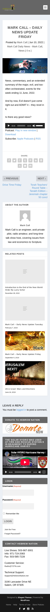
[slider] (39, 125)
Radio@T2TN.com (13, 566)
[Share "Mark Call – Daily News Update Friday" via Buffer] (41, 160)
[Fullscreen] (44, 472)
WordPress (25, 600)
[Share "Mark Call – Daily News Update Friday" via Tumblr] (25, 160)
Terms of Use (24, 605)
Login (8, 521)
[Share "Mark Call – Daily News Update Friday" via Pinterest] (30, 160)
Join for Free (10, 529)
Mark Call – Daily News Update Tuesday (24, 324)
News (22, 50)
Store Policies (38, 605)
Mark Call (22, 42)
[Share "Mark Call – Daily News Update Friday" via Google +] (19, 160)
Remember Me (12, 513)
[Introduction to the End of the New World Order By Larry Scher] (25, 271)
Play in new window (25, 130)
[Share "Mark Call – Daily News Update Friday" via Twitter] (14, 160)
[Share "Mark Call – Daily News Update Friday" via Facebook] (9, 160)
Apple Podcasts (25, 138)
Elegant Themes (24, 597)
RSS (38, 138)
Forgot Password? (12, 534)
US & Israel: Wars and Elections (20, 389)
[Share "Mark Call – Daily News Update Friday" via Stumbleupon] (19, 165)
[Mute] (34, 125)
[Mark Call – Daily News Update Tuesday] (25, 309)
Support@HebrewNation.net (17, 576)
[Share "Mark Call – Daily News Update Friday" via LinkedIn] (35, 160)
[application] (25, 125)
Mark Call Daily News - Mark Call (24, 46)
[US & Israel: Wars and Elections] (25, 373)
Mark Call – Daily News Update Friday (23, 354)
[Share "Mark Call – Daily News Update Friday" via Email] (25, 165)
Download (10, 134)
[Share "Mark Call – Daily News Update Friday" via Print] (30, 165)
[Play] (8, 125)
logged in (21, 409)
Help (15, 605)
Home (8, 605)
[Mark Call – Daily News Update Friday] (25, 340)
